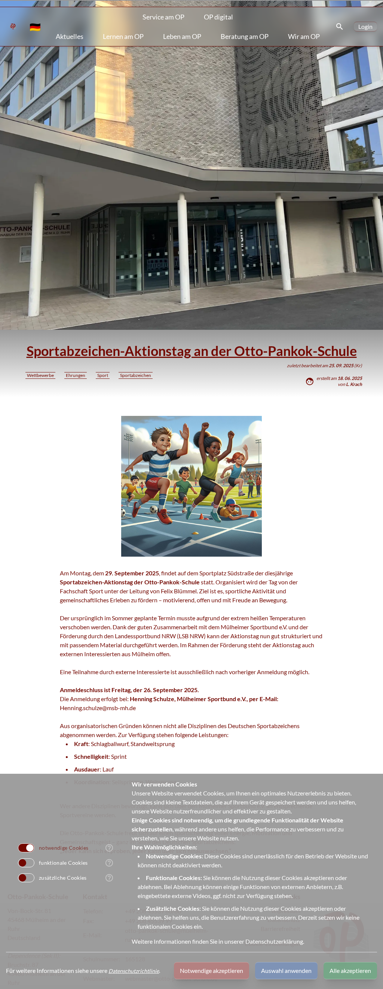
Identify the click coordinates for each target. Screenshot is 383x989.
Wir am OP (304, 36)
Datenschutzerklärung (274, 941)
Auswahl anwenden (286, 970)
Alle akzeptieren (350, 970)
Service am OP (163, 17)
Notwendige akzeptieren (211, 970)
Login (365, 26)
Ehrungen (75, 375)
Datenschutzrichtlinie (133, 971)
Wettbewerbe (40, 375)
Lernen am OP (123, 36)
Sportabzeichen (135, 375)
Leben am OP (182, 36)
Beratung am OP (245, 36)
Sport (102, 375)
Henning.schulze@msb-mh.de (98, 707)
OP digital (218, 17)
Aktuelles (69, 36)
